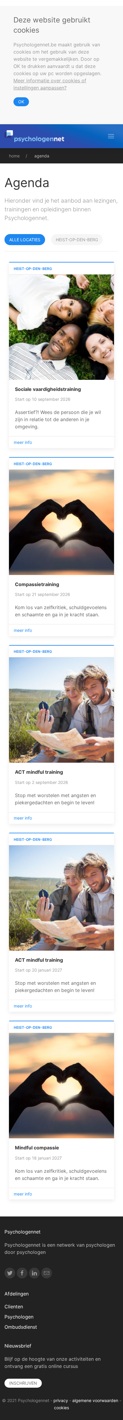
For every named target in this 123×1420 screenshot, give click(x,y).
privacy (60, 1400)
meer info (23, 442)
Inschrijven (23, 1383)
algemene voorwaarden (95, 1400)
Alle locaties (24, 239)
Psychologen (18, 1317)
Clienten (13, 1307)
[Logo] (34, 136)
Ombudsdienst (20, 1327)
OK (21, 101)
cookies (61, 1407)
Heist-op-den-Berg (77, 239)
